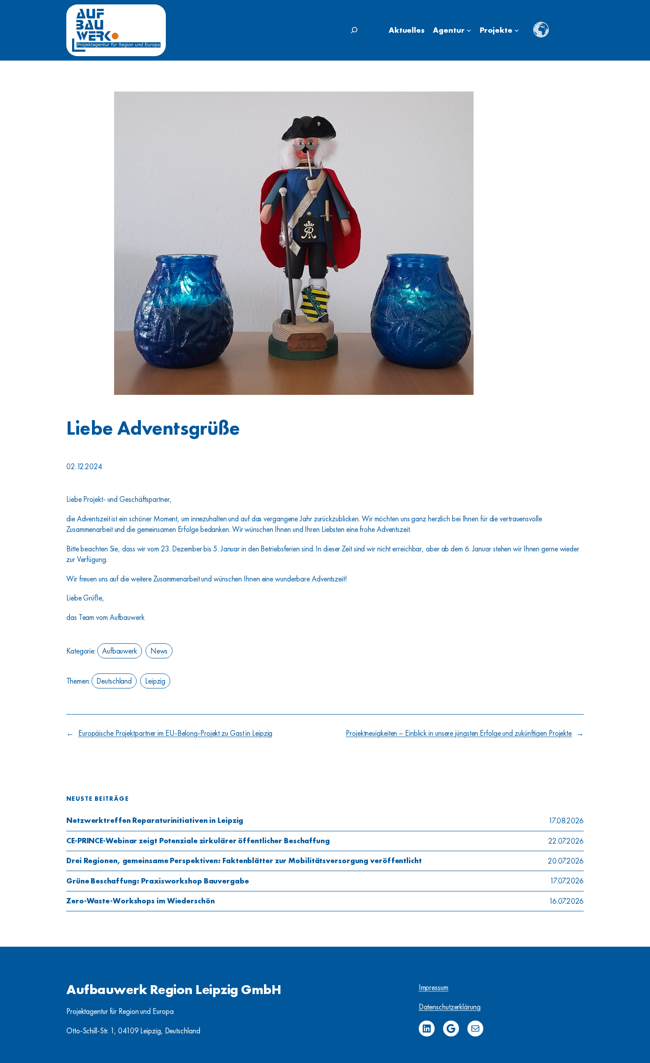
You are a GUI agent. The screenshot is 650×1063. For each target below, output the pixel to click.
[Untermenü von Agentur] (468, 30)
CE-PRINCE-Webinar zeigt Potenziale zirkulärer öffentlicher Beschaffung (198, 841)
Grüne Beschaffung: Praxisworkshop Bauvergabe (157, 881)
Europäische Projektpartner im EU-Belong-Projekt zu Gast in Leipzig (175, 733)
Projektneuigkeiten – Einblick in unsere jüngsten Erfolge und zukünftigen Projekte (459, 733)
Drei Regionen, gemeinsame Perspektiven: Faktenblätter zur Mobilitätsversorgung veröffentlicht (244, 861)
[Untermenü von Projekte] (516, 30)
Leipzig (155, 681)
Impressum (433, 987)
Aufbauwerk (119, 651)
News (159, 651)
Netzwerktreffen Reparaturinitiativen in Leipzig (154, 820)
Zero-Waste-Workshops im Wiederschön (140, 901)
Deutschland (114, 681)
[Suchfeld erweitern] (354, 30)
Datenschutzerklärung (450, 1007)
